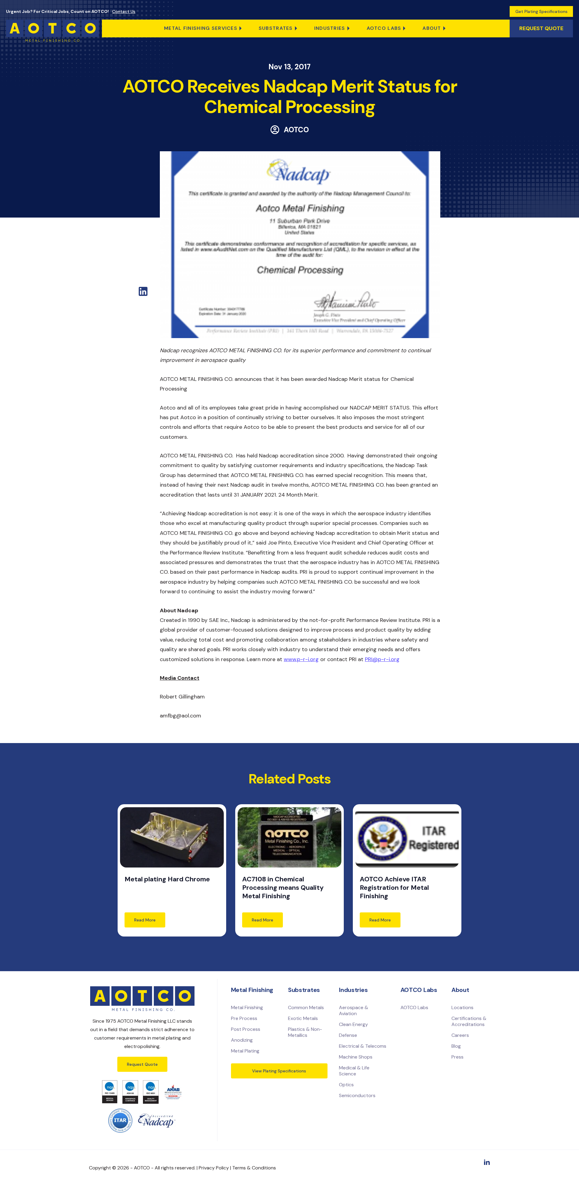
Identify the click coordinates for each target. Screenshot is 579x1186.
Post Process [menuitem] (245, 1029)
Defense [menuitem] (348, 1035)
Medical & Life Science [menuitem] (354, 1071)
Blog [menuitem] (456, 1046)
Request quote (541, 28)
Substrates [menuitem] (276, 28)
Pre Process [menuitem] (244, 1018)
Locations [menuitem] (462, 1007)
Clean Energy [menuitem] (353, 1024)
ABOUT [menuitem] (431, 28)
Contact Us (123, 11)
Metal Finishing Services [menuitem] (200, 28)
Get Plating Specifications (541, 11)
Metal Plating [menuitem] (245, 1051)
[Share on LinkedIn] (143, 294)
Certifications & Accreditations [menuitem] (468, 1021)
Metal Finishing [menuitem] (247, 1007)
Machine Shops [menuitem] (355, 1057)
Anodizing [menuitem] (242, 1040)
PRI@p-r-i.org (382, 659)
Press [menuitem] (457, 1057)
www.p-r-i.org (301, 659)
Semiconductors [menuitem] (357, 1095)
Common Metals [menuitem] (306, 1007)
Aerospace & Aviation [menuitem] (353, 1010)
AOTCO (296, 129)
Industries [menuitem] (329, 28)
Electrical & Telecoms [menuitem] (362, 1046)
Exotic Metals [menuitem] (303, 1018)
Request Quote (142, 1064)
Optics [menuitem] (346, 1084)
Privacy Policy (214, 1168)
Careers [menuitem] (460, 1035)
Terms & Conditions (254, 1168)
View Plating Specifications (279, 1071)
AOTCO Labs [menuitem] (384, 28)
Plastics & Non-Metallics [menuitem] (305, 1032)
